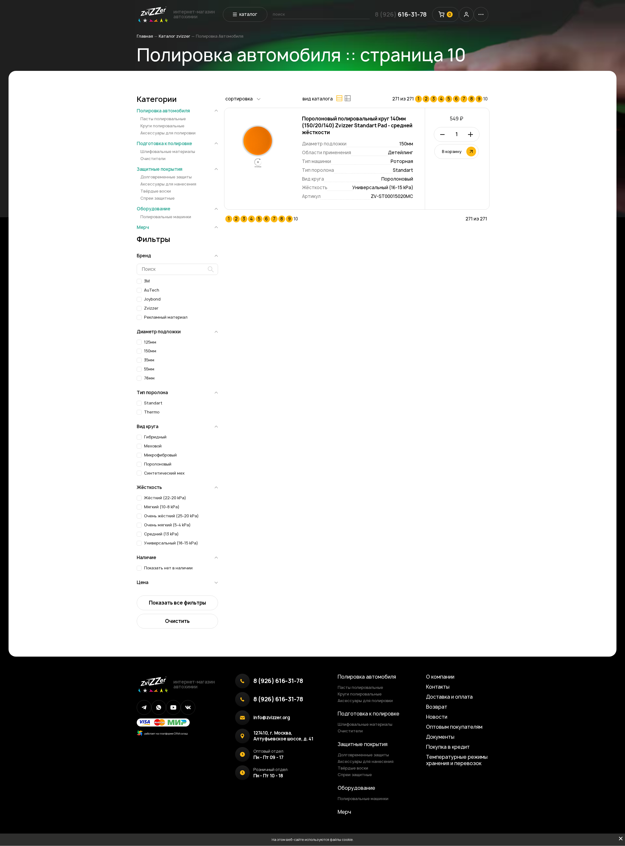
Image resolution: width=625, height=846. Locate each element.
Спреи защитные (157, 198)
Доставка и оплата (449, 697)
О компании (440, 676)
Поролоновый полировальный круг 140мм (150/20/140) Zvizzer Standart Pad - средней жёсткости (357, 125)
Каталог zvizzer (174, 36)
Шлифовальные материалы (167, 151)
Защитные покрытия (159, 169)
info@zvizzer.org (271, 718)
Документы (440, 737)
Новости (436, 717)
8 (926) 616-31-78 (278, 681)
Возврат (436, 707)
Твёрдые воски (155, 191)
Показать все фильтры (177, 602)
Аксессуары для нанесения (168, 184)
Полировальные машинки (165, 216)
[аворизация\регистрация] (466, 14)
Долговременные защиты (166, 177)
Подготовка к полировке (164, 144)
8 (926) (401, 14)
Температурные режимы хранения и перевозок (457, 760)
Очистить (177, 621)
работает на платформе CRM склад (165, 733)
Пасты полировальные (163, 118)
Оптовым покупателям (454, 727)
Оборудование (153, 209)
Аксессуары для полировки (168, 133)
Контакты (437, 686)
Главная (145, 36)
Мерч (143, 227)
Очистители (153, 158)
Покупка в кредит (448, 747)
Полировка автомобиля (163, 111)
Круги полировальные (162, 126)
